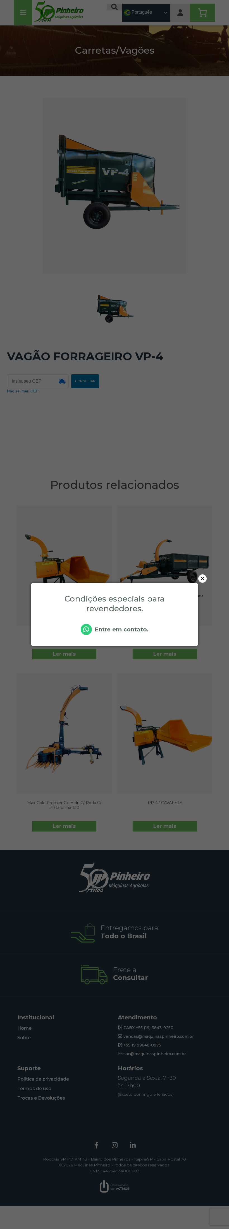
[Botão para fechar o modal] (202, 578)
